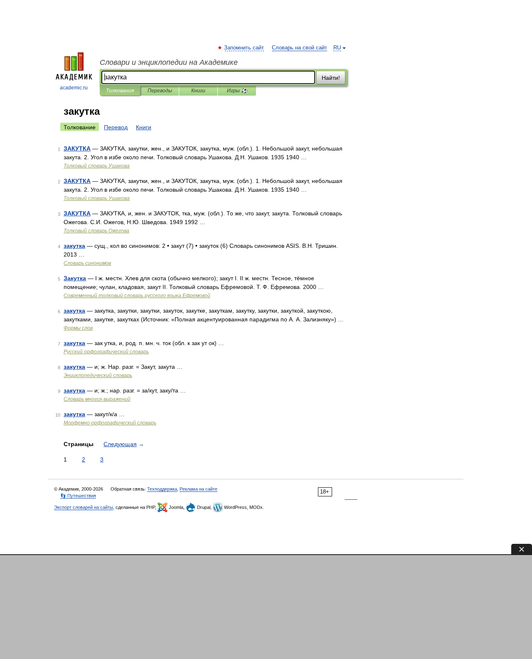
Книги (198, 91)
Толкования (120, 91)
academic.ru (74, 88)
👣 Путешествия (78, 495)
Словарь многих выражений (97, 399)
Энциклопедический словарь (98, 375)
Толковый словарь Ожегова (96, 231)
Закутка (75, 278)
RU (337, 48)
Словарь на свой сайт (299, 48)
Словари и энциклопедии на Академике (169, 62)
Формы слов (78, 328)
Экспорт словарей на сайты (83, 507)
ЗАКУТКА (77, 148)
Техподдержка (162, 488)
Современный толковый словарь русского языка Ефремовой (137, 296)
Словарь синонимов (87, 263)
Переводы (160, 91)
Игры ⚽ (237, 91)
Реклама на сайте (198, 488)
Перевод (116, 127)
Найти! (331, 77)
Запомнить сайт (244, 48)
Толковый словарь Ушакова (97, 166)
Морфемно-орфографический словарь (110, 423)
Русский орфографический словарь (106, 352)
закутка (74, 245)
